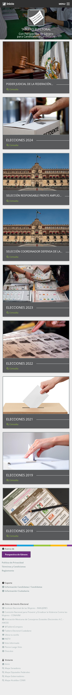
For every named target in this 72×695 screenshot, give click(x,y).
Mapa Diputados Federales (17, 672)
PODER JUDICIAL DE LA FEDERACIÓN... (29, 84)
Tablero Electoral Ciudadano (17, 630)
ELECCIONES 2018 (19, 531)
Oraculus (8, 651)
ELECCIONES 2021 (19, 419)
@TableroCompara (13, 626)
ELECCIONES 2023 (19, 307)
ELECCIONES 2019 (19, 475)
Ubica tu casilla (11, 634)
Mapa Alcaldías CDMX (14, 680)
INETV (7, 638)
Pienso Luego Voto (13, 647)
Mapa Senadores (12, 668)
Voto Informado (11, 643)
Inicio (10, 4)
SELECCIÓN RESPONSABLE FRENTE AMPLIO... (33, 195)
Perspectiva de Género (16, 554)
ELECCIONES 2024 (19, 140)
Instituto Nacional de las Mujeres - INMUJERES (26, 608)
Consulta (13, 89)
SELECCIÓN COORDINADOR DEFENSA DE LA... (34, 251)
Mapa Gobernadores (14, 676)
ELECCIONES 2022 (19, 363)
